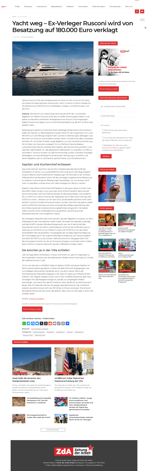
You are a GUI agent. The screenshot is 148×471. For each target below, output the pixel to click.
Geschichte (124, 249)
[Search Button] (145, 27)
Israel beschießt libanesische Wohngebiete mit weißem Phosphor (126, 230)
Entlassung (60, 332)
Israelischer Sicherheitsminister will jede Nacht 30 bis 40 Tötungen (81, 417)
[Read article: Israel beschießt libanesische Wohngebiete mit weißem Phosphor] (127, 220)
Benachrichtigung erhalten (32, 309)
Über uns (128, 7)
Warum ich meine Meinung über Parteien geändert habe (107, 276)
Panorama (28, 7)
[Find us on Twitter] (137, 11)
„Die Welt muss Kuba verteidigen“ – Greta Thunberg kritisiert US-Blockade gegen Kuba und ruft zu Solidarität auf (106, 231)
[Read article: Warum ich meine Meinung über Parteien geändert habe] (107, 266)
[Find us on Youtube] (142, 11)
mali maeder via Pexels (39, 329)
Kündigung (79, 332)
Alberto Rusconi (39, 332)
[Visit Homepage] (6, 6)
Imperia (70, 332)
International (41, 7)
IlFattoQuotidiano (36, 299)
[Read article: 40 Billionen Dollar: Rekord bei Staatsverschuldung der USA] (74, 361)
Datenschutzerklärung (110, 148)
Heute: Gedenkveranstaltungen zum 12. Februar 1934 (126, 255)
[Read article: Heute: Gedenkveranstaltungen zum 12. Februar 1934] (127, 245)
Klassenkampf (56, 7)
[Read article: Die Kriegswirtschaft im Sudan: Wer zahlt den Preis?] (18, 418)
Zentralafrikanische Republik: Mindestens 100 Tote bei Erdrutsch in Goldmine (39, 400)
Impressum (79, 465)
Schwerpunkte (114, 7)
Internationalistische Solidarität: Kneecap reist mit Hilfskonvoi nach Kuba (106, 255)
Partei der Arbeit (98, 7)
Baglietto (50, 332)
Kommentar (83, 7)
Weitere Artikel (53, 430)
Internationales (22, 16)
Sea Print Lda (40, 335)
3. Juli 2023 (16, 37)
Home (14, 16)
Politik (17, 7)
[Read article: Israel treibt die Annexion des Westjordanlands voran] (31, 361)
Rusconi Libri (28, 335)
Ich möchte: (105, 125)
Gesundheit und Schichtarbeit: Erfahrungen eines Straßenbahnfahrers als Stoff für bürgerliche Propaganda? (126, 278)
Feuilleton (70, 7)
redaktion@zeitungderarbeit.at (62, 465)
